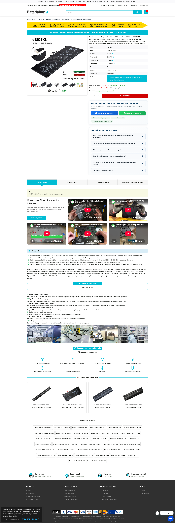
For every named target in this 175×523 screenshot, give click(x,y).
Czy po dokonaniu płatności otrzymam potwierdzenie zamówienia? (114, 143)
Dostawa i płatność (102, 182)
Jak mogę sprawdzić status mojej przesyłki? (107, 150)
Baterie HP (41, 19)
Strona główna (31, 19)
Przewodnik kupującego (107, 5)
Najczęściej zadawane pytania (132, 182)
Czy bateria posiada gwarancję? (103, 171)
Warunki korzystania (33, 496)
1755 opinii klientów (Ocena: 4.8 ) (105, 91)
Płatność (105, 490)
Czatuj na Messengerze (105, 113)
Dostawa (105, 493)
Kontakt (143, 490)
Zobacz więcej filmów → (37, 218)
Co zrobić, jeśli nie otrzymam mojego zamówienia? (109, 156)
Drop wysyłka (106, 496)
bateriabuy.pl (67, 516)
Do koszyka (126, 96)
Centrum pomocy (123, 5)
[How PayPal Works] (115, 512)
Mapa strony (144, 5)
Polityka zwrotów (70, 496)
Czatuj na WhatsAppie (133, 113)
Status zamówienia (71, 499)
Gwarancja (134, 5)
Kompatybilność (72, 182)
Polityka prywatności (34, 499)
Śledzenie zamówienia (109, 499)
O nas (29, 490)
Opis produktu (42, 182)
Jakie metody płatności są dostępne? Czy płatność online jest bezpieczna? (113, 136)
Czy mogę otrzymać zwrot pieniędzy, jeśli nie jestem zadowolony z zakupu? (114, 163)
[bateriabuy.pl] (37, 12)
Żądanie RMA (69, 493)
